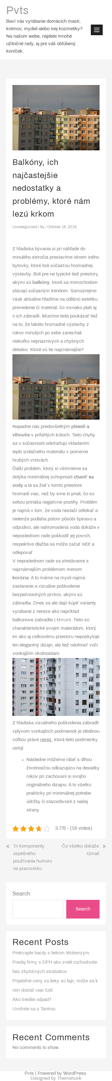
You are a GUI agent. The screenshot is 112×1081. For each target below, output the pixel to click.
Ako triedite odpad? (31, 1000)
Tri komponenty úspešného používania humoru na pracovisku (32, 857)
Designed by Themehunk (56, 1078)
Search (21, 894)
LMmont (62, 620)
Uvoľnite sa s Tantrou (33, 1009)
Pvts (17, 11)
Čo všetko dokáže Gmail (80, 850)
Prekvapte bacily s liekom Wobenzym (50, 953)
